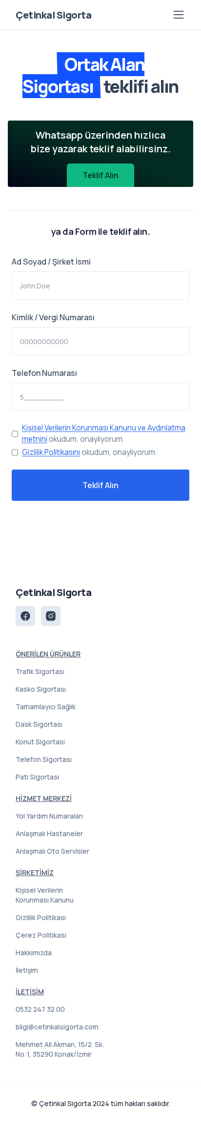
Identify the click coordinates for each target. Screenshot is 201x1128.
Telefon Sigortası (44, 759)
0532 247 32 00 (40, 1009)
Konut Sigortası (40, 741)
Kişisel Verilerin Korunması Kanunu (45, 894)
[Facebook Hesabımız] (25, 616)
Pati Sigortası (37, 776)
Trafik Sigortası (40, 671)
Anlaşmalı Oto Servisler (52, 851)
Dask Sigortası (39, 724)
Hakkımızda (34, 952)
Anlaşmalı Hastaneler (49, 833)
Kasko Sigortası (41, 689)
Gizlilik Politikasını (51, 452)
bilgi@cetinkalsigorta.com (57, 1026)
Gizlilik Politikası (41, 917)
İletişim (27, 970)
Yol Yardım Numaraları (49, 815)
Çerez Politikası (41, 935)
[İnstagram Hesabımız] (50, 616)
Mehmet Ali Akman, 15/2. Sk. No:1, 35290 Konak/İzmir (60, 1049)
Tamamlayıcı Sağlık (46, 706)
